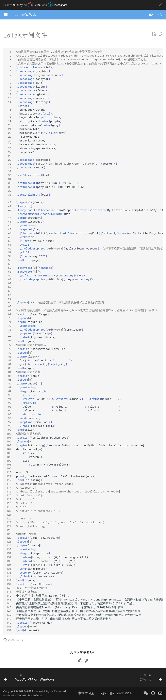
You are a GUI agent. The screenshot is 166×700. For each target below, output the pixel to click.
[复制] (158, 51)
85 (8, 376)
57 (8, 268)
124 (8, 526)
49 (8, 237)
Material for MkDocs (29, 695)
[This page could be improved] (85, 660)
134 (8, 565)
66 (8, 302)
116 (8, 495)
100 (8, 434)
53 (8, 252)
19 (8, 121)
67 (8, 306)
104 (8, 449)
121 (8, 514)
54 (8, 256)
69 (8, 314)
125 (8, 530)
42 (8, 210)
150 (8, 626)
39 (8, 198)
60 (8, 279)
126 (8, 534)
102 (8, 441)
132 (8, 557)
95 (8, 414)
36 (8, 187)
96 (8, 418)
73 (8, 329)
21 (8, 129)
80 (8, 356)
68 (8, 310)
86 (8, 379)
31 (8, 167)
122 (8, 518)
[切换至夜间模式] (151, 15)
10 (8, 86)
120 (8, 511)
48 (8, 233)
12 (8, 94)
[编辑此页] (160, 33)
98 (8, 426)
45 (8, 221)
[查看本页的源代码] (153, 33)
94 (8, 410)
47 (8, 229)
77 (8, 345)
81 (8, 360)
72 (8, 326)
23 (8, 136)
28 (8, 156)
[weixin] (146, 693)
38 (8, 194)
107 (8, 460)
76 (8, 341)
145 (8, 607)
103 (8, 445)
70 (8, 318)
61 (8, 283)
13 (8, 98)
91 (8, 399)
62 (8, 287)
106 (8, 457)
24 (8, 140)
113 (8, 484)
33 (8, 175)
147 (8, 615)
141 (8, 592)
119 (8, 507)
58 (8, 271)
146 (8, 611)
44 (8, 217)
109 (8, 468)
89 (8, 391)
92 (8, 403)
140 (8, 588)
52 (8, 248)
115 (8, 491)
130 (8, 549)
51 (8, 244)
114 (8, 487)
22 (8, 133)
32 (8, 171)
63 (8, 291)
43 (8, 214)
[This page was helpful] (80, 660)
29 (8, 160)
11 (8, 90)
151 (8, 630)
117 (8, 499)
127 (8, 537)
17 (8, 113)
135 (8, 568)
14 (8, 102)
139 (8, 584)
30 (8, 163)
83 (8, 368)
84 (8, 372)
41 (8, 206)
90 (8, 395)
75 (8, 337)
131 (8, 553)
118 (8, 503)
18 (8, 117)
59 (8, 275)
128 (8, 541)
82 (8, 364)
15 (8, 106)
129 (8, 545)
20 (8, 125)
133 (8, 561)
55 (8, 260)
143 (8, 599)
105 (8, 453)
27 (8, 152)
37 (8, 191)
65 (8, 298)
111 (8, 476)
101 (8, 437)
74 (8, 333)
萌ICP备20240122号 (116, 693)
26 (8, 148)
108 (8, 464)
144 (8, 603)
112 (8, 480)
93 (8, 406)
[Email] (160, 693)
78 (8, 349)
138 (8, 580)
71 (8, 322)
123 (8, 522)
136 (8, 572)
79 (8, 352)
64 (8, 294)
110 (8, 472)
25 (8, 144)
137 (8, 576)
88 (8, 387)
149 (8, 622)
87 (8, 383)
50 (8, 241)
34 (8, 179)
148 (8, 619)
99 (8, 429)
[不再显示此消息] (160, 4)
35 (8, 183)
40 (8, 202)
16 (8, 109)
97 (8, 422)
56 (8, 264)
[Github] (153, 693)
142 (8, 595)
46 (8, 225)
